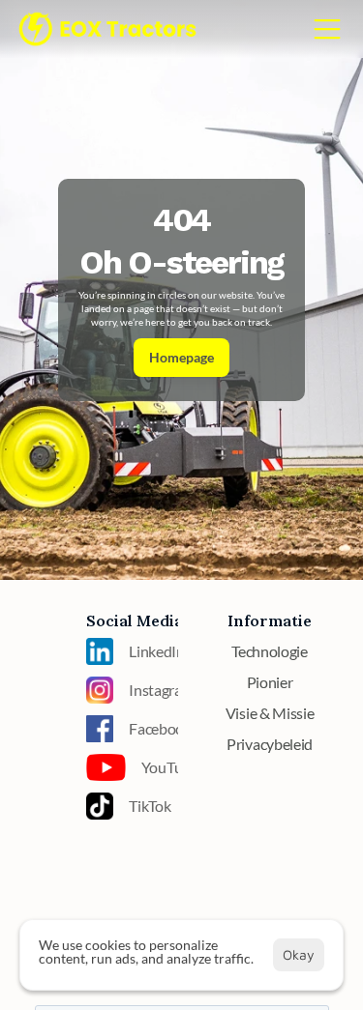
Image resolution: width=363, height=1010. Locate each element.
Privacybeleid (270, 744)
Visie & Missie (270, 713)
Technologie (269, 651)
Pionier (270, 682)
